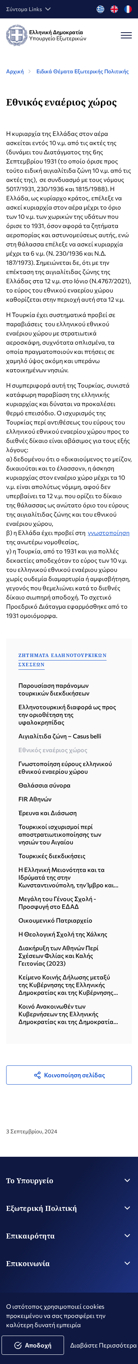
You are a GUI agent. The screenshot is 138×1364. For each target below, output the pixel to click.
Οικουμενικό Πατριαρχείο (55, 920)
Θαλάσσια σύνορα (44, 785)
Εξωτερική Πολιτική (41, 1208)
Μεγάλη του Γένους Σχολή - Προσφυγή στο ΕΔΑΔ (57, 902)
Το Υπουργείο (29, 1180)
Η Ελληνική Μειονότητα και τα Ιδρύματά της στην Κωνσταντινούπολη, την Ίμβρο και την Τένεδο (66, 877)
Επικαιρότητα (30, 1235)
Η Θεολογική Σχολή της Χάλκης (62, 934)
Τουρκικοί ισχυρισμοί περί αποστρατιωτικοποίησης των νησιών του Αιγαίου (59, 834)
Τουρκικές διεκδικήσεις (51, 855)
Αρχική (15, 71)
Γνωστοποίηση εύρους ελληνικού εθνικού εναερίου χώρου (65, 767)
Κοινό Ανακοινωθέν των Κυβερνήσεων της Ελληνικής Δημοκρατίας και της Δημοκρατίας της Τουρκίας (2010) (67, 1013)
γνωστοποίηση (109, 532)
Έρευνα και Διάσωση (47, 812)
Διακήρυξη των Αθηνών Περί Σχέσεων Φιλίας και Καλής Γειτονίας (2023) (58, 955)
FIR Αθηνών (34, 799)
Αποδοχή (38, 1345)
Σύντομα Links (24, 9)
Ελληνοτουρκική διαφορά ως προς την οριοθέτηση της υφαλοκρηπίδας (67, 714)
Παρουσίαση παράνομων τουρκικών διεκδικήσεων (53, 689)
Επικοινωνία (28, 1263)
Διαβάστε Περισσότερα (103, 1345)
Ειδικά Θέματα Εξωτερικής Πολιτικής (82, 71)
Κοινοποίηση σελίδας (74, 1074)
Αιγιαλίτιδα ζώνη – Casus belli (59, 736)
